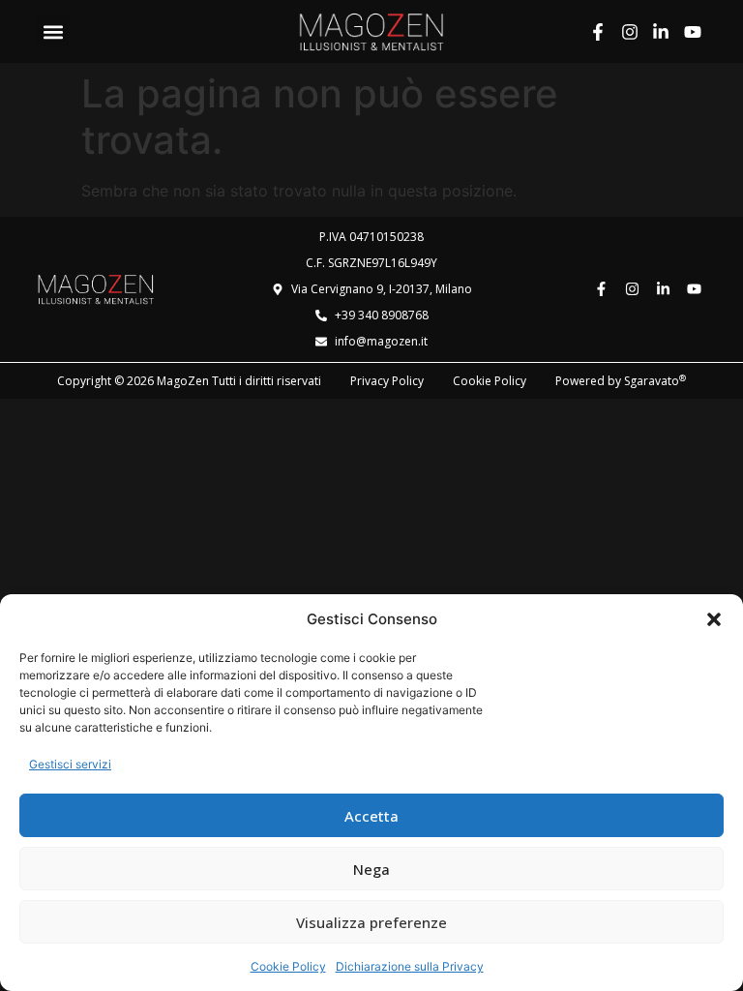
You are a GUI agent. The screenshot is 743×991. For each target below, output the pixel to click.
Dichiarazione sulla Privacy (410, 966)
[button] (714, 619)
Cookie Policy (288, 966)
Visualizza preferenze (371, 922)
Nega (371, 869)
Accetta (371, 816)
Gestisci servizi (70, 764)
